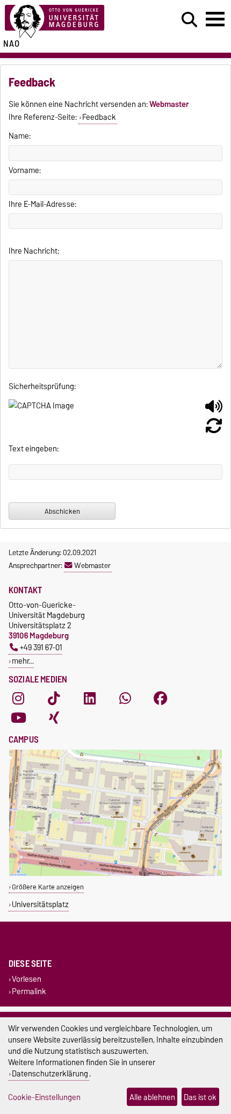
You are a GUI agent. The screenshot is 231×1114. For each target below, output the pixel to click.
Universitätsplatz (40, 904)
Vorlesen (26, 979)
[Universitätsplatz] (115, 873)
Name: (20, 136)
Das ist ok (200, 1097)
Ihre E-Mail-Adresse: (42, 204)
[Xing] (53, 718)
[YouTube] (18, 718)
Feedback (99, 117)
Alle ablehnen (152, 1097)
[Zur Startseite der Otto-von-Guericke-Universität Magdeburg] (71, 21)
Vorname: (25, 170)
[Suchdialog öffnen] (189, 20)
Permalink (29, 992)
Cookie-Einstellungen (44, 1097)
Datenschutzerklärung (50, 1073)
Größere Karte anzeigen (48, 887)
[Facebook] (160, 698)
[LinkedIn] (89, 698)
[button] (213, 410)
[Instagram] (18, 698)
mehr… (23, 660)
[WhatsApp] (125, 698)
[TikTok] (53, 698)
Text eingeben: (34, 448)
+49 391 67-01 (41, 647)
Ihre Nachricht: (34, 251)
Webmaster (92, 565)
